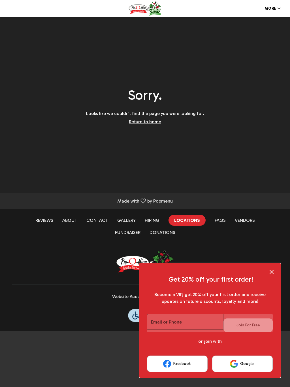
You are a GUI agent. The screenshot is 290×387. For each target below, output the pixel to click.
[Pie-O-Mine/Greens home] (145, 8)
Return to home (145, 121)
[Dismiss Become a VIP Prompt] (271, 272)
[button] (273, 8)
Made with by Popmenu (88, 201)
